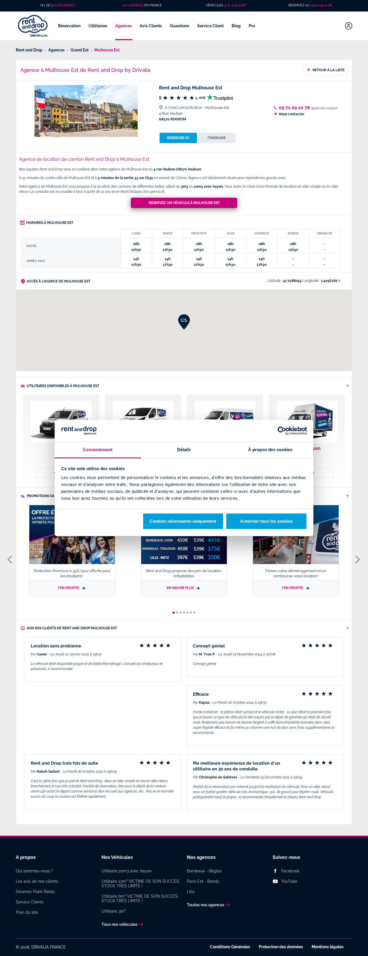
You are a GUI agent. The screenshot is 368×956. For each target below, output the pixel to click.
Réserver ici (178, 138)
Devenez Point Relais (35, 891)
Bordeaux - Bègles (204, 871)
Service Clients (30, 902)
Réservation (69, 26)
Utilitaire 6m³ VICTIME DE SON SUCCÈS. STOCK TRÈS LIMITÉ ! (140, 898)
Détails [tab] (184, 449)
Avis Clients (151, 26)
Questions (180, 26)
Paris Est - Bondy (203, 881)
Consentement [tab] (97, 449)
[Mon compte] (348, 26)
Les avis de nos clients (37, 881)
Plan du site (27, 912)
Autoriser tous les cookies (266, 521)
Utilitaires (98, 26)
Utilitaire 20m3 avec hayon (126, 871)
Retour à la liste (328, 70)
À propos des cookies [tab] (270, 449)
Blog (236, 26)
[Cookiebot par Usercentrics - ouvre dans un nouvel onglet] (282, 430)
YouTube (289, 881)
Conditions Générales (230, 947)
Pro (252, 26)
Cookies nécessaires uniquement (183, 521)
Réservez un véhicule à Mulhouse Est (184, 203)
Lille (191, 891)
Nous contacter (291, 114)
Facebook (290, 871)
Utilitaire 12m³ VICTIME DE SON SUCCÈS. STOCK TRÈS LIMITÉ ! (140, 883)
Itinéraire (217, 138)
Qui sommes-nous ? (34, 871)
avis (200, 98)
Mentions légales (328, 947)
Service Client (211, 26)
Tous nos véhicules (119, 924)
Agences (124, 26)
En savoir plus (181, 588)
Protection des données (281, 947)
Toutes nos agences (205, 905)
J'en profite (68, 588)
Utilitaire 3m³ (113, 911)
